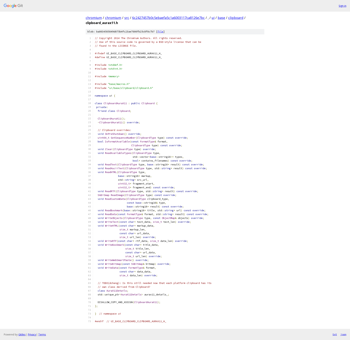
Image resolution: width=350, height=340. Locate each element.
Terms (42, 334)
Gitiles (22, 334)
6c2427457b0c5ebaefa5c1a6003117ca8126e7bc (168, 17)
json (343, 334)
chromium (94, 17)
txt (334, 334)
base (221, 17)
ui (213, 17)
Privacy (32, 334)
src (126, 17)
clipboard (235, 17)
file (160, 31)
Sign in (342, 5)
